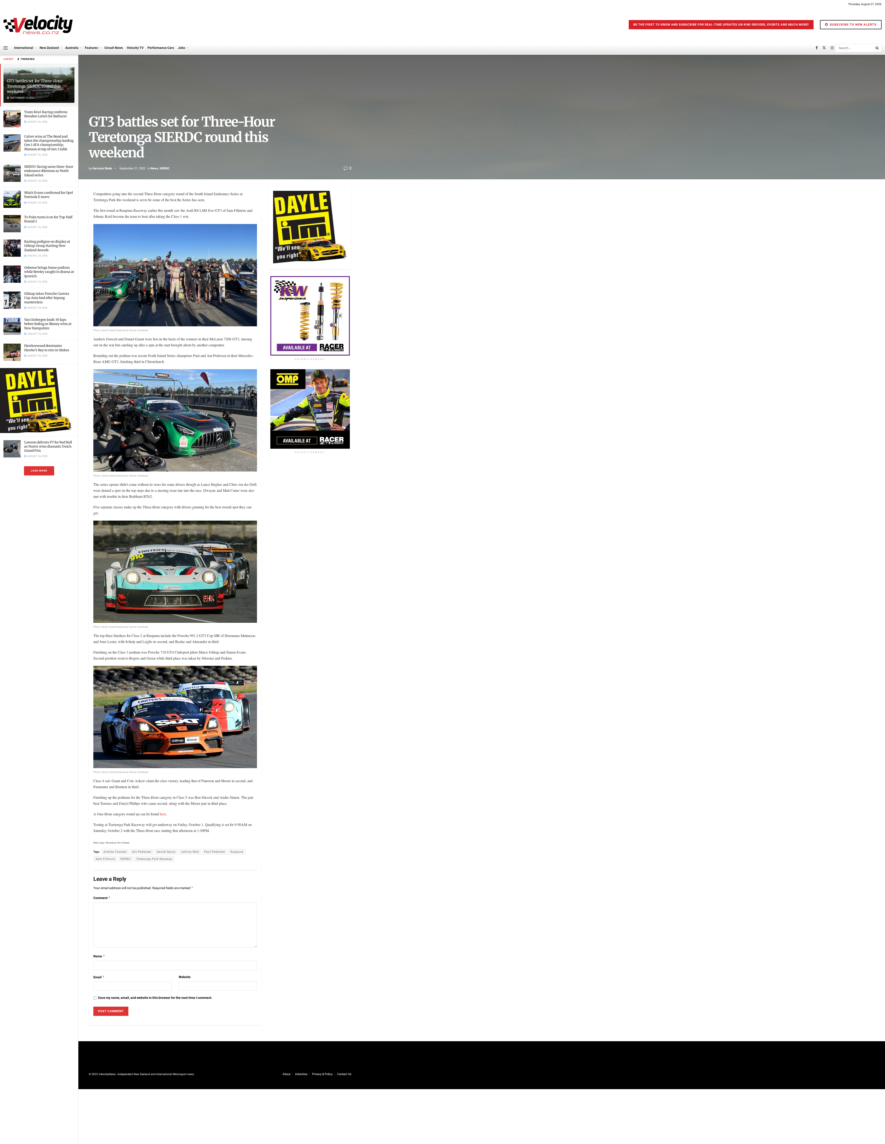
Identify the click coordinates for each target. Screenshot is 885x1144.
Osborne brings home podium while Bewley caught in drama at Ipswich (49, 271)
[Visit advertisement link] (39, 400)
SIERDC (164, 168)
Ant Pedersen (141, 852)
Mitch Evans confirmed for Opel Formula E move (48, 195)
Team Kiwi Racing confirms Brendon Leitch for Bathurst (46, 114)
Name (99, 956)
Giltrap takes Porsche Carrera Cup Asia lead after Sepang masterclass (46, 298)
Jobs (181, 47)
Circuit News (113, 47)
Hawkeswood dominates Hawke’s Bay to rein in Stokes (46, 348)
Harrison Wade (102, 168)
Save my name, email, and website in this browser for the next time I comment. (155, 997)
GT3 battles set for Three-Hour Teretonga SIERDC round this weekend (35, 86)
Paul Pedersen (214, 852)
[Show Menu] (5, 48)
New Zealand (49, 47)
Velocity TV (135, 47)
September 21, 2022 (132, 168)
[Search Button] (877, 48)
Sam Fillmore (105, 859)
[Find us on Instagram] (832, 48)
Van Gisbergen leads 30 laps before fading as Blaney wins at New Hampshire (47, 324)
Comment (102, 898)
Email (99, 977)
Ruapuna (236, 852)
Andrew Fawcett (115, 852)
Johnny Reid (190, 852)
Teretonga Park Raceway (154, 859)
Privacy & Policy (322, 1074)
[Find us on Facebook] (817, 48)
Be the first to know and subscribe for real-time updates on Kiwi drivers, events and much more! (721, 24)
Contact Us (344, 1074)
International (23, 47)
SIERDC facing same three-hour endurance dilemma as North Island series (48, 171)
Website (185, 977)
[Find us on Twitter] (824, 48)
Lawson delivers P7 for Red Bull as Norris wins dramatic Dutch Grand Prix (48, 446)
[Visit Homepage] (38, 24)
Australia (72, 47)
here (163, 813)
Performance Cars (161, 47)
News (154, 168)
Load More (39, 471)
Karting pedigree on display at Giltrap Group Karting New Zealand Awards (47, 245)
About (286, 1074)
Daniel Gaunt (166, 852)
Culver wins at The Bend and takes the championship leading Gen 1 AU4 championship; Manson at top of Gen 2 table (49, 142)
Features (91, 47)
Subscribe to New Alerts (852, 24)
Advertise (301, 1074)
